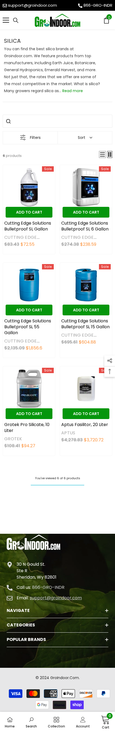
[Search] (16, 20)
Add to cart (29, 212)
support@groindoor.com (32, 5)
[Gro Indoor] (57, 20)
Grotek (13, 439)
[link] (31, 722)
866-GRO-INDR (97, 5)
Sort (81, 137)
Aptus (68, 433)
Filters (35, 137)
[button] (102, 154)
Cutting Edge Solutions (20, 240)
